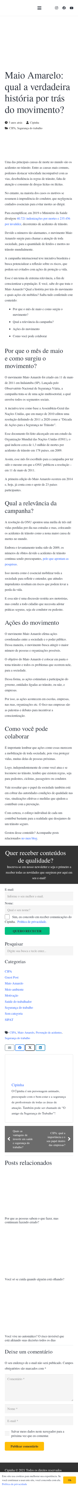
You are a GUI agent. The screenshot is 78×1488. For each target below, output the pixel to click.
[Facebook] (64, 8)
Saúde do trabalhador (18, 1001)
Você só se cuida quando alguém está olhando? (34, 1279)
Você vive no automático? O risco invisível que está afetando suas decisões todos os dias (34, 1338)
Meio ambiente (14, 989)
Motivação (11, 995)
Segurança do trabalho (29, 128)
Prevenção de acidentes (49, 1032)
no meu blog (29, 838)
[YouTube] (71, 8)
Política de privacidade (14, 1484)
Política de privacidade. (32, 921)
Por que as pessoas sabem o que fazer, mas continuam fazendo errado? (31, 1220)
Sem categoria (14, 1013)
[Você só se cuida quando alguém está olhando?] (39, 1253)
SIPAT (9, 1019)
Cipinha (34, 122)
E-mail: (9, 889)
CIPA (12, 128)
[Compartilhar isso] (20, 1047)
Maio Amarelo (14, 983)
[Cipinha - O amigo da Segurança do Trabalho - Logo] (14, 8)
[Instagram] (56, 8)
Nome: (9, 903)
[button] (39, 8)
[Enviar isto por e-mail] (9, 1047)
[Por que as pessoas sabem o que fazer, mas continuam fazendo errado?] (39, 1192)
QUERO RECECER (27, 931)
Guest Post (11, 977)
